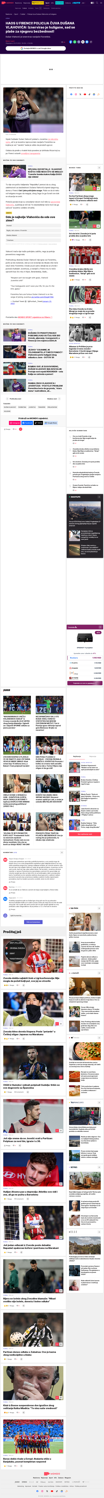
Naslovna (9, 14)
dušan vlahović (10, 407)
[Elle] (31, 1482)
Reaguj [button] (8, 429)
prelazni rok (52, 407)
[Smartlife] (59, 1482)
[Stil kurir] (37, 1482)
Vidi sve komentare (33, 922)
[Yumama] (76, 1482)
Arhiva (72, 1486)
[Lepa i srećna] (50, 1482)
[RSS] (98, 94)
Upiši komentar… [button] (16, 916)
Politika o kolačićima (62, 1486)
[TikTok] (89, 94)
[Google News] (94, 94)
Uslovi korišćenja (52, 244)
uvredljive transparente (30, 153)
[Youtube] (85, 94)
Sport (16, 14)
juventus (32, 407)
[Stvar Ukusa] (85, 1482)
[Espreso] (24, 1482)
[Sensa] (66, 1482)
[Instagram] (76, 94)
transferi (41, 407)
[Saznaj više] (99, 497)
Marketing (20, 1486)
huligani (7, 411)
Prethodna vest (15, 399)
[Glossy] (43, 1482)
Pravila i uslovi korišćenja (46, 1486)
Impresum (28, 1486)
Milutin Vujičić (10, 41)
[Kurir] (17, 1482)
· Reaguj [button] (75, 204)
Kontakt (34, 1486)
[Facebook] (71, 94)
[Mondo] (8, 3)
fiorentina (22, 407)
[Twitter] (80, 94)
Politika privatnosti (43, 244)
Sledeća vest (52, 399)
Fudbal (23, 14)
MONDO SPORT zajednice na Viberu (34, 317)
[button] (63, 42)
